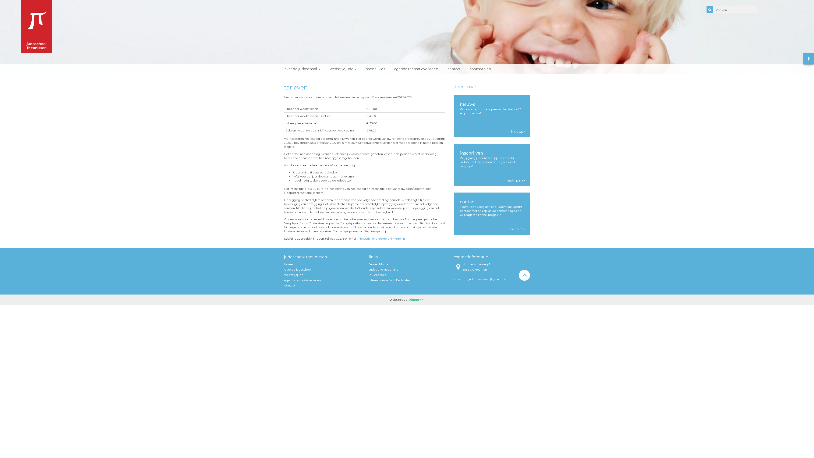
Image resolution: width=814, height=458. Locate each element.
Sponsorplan (480, 69)
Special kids (375, 69)
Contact (454, 69)
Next (808, 37)
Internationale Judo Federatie (389, 280)
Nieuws (517, 132)
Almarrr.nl (416, 299)
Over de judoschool (300, 69)
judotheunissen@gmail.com (487, 279)
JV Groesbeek (378, 274)
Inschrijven (515, 180)
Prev (5, 37)
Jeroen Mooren (379, 264)
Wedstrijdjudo (341, 69)
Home (288, 264)
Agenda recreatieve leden (416, 69)
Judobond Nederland (384, 269)
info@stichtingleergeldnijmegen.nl (382, 238)
